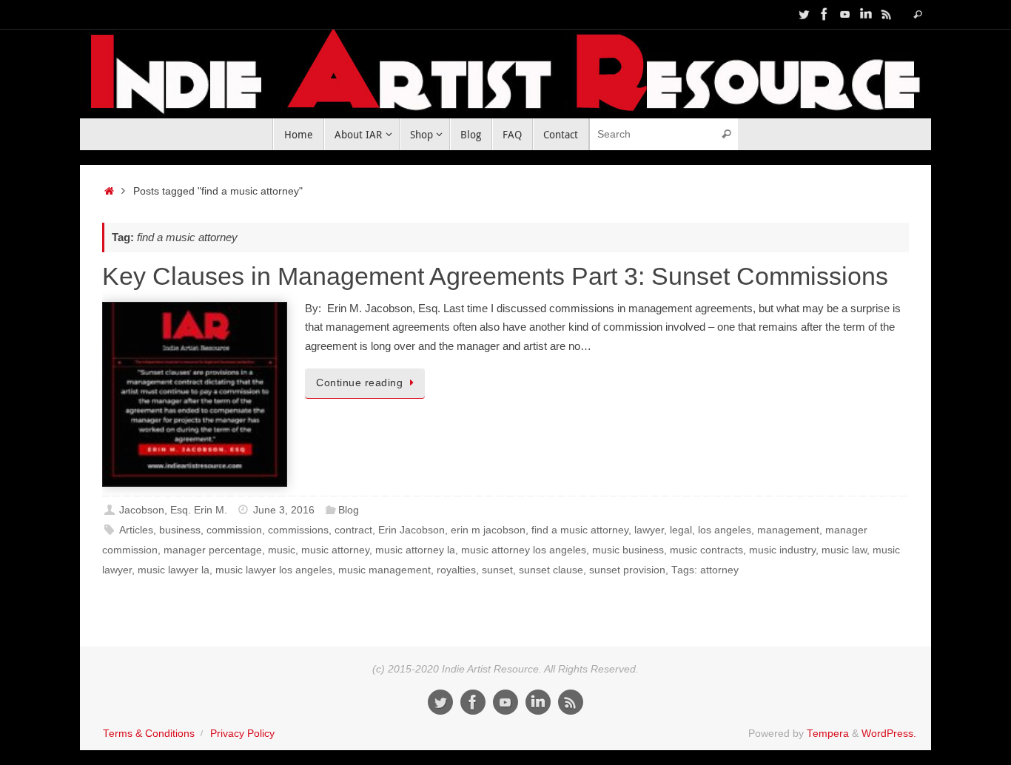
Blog (348, 510)
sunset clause (551, 570)
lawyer (649, 530)
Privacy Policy (242, 733)
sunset (497, 570)
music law (844, 550)
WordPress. (888, 733)
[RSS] (886, 14)
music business (628, 550)
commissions (298, 530)
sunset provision (627, 570)
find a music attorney (579, 530)
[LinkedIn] (866, 14)
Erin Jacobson (411, 530)
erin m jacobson (488, 530)
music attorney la (415, 550)
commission (234, 530)
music (281, 550)
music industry (782, 550)
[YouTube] (845, 14)
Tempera (828, 733)
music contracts (706, 550)
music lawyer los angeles (273, 570)
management (788, 530)
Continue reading (359, 382)
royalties (456, 570)
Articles (136, 530)
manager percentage (213, 550)
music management (384, 570)
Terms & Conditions (149, 733)
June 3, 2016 (284, 510)
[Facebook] (824, 14)
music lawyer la (173, 570)
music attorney (335, 550)
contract (353, 530)
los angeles (724, 530)
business (180, 530)
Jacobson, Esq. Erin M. (173, 510)
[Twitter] (803, 14)
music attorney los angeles (523, 550)
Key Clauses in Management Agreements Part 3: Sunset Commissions (495, 276)
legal (681, 530)
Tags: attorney (705, 570)
